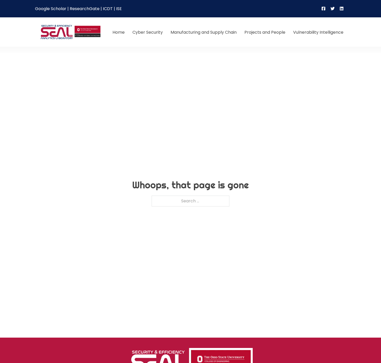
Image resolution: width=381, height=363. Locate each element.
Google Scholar (50, 9)
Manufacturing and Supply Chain (204, 32)
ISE (119, 9)
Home (118, 32)
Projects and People (264, 32)
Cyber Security (147, 32)
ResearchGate (85, 9)
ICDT (108, 9)
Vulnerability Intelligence (318, 32)
